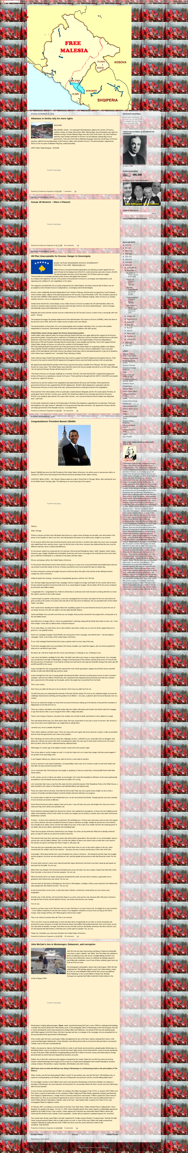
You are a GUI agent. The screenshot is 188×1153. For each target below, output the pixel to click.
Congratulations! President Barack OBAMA (53, 421)
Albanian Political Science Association (129, 355)
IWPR (125, 398)
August (129, 322)
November (131, 270)
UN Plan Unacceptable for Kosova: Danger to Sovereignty (61, 256)
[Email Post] (75, 191)
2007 (127, 343)
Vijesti (125, 434)
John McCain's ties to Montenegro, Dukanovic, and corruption (63, 944)
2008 (127, 265)
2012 (127, 254)
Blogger (106, 1147)
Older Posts (112, 1134)
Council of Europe (129, 365)
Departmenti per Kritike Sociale (128, 375)
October (130, 316)
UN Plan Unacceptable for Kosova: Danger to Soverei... (132, 291)
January (130, 339)
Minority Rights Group (130, 409)
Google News (127, 386)
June (129, 325)
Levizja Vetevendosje (130, 401)
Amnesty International (130, 358)
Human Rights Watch (130, 391)
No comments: (69, 245)
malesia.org (127, 403)
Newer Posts (37, 1134)
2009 (127, 262)
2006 (127, 345)
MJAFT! (125, 411)
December (131, 268)
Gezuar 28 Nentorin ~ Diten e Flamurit (50, 202)
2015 (127, 245)
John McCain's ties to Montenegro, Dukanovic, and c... (132, 309)
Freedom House (128, 383)
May (128, 328)
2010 (127, 259)
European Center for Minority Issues (130, 380)
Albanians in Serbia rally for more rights (52, 118)
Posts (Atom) (44, 1139)
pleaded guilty (100, 1048)
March (129, 333)
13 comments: (69, 936)
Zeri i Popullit (127, 437)
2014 (127, 248)
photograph (74, 967)
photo (69, 956)
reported (80, 976)
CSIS (124, 372)
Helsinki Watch (128, 389)
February (130, 336)
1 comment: (68, 191)
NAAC (125, 414)
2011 (127, 256)
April (128, 330)
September (131, 319)
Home (75, 1134)
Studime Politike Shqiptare (128, 422)
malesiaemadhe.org (130, 406)
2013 (127, 251)
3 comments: (69, 1128)
